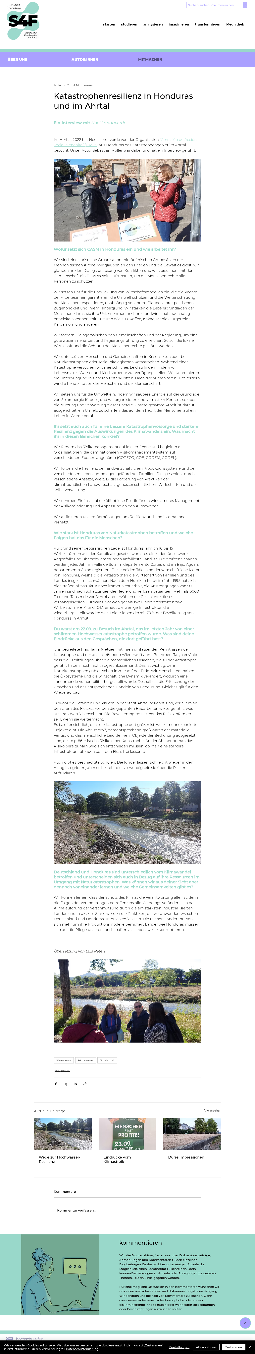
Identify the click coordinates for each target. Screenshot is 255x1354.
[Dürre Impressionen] (192, 1134)
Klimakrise (63, 1060)
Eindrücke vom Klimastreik (117, 1159)
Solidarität (107, 1060)
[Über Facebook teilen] (56, 1084)
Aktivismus (85, 1060)
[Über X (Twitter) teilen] (65, 1084)
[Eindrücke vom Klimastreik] (127, 1134)
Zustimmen (233, 1347)
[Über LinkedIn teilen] (75, 1084)
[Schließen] (250, 1347)
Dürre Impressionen (186, 1157)
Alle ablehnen (206, 1347)
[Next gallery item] (196, 1001)
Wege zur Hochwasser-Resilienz (59, 1159)
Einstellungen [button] (179, 1347)
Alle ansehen (212, 1110)
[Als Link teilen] (85, 1084)
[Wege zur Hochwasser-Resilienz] (63, 1134)
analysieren (62, 1070)
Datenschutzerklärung (82, 1349)
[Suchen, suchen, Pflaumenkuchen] (245, 5)
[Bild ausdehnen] (127, 1000)
